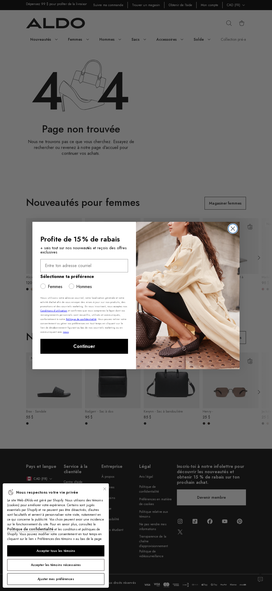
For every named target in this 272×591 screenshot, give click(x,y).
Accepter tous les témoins (55, 550)
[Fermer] (104, 489)
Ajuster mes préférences (55, 579)
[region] (56, 535)
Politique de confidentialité (30, 529)
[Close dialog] (232, 228)
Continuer (84, 346)
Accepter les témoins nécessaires (56, 565)
